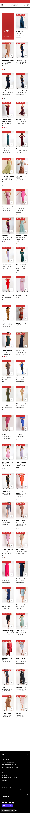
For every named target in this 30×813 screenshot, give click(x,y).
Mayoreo (4, 775)
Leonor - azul (20, 433)
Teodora (19, 176)
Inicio (3, 11)
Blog (3, 772)
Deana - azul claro (20, 659)
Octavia (4, 520)
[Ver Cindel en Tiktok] (6, 802)
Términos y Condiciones (9, 778)
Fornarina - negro (8, 631)
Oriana (18, 605)
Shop (3, 754)
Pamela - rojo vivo (6, 295)
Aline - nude (20, 550)
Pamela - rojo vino (6, 120)
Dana (3, 579)
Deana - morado (7, 550)
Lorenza (19, 60)
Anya (18, 378)
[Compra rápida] (25, 27)
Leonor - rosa (20, 207)
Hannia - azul (6, 91)
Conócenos (5, 759)
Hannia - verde (21, 265)
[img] (18, 37)
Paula (4, 491)
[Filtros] (28, 11)
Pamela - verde (7, 350)
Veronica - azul (21, 236)
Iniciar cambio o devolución (10, 767)
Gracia (18, 579)
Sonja (18, 350)
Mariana (5, 658)
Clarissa (19, 687)
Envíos (4, 770)
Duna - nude (6, 323)
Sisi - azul (19, 91)
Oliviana (19, 404)
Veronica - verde (8, 176)
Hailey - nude (6, 713)
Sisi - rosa (5, 207)
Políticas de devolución (9, 765)
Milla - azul (19, 31)
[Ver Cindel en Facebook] (10, 802)
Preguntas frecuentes (8, 762)
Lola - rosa (5, 462)
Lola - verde (20, 631)
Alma (3, 687)
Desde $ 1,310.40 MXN (21, 324)
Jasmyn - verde (7, 404)
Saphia (18, 120)
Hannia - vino (20, 149)
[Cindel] (15, 5)
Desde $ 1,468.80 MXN (21, 296)
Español (15, 810)
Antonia (4, 605)
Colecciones (9, 11)
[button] (24, 5)
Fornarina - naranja (20, 492)
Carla (3, 149)
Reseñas (4, 780)
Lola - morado (21, 462)
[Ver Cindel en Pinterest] (13, 802)
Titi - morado (6, 265)
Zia (3, 378)
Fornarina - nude (8, 60)
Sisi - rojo (5, 236)
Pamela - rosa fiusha (7, 434)
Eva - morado (20, 294)
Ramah (18, 713)
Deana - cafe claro (20, 521)
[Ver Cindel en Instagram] (3, 802)
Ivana (18, 323)
